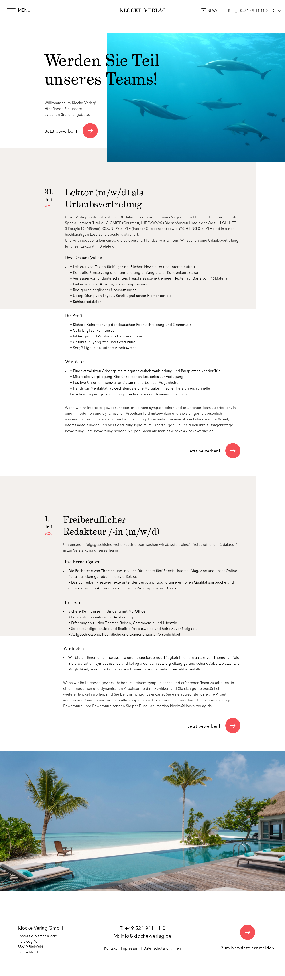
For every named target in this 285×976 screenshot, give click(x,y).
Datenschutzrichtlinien (162, 948)
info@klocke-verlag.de (146, 936)
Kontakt (110, 948)
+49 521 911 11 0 (145, 928)
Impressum (130, 948)
